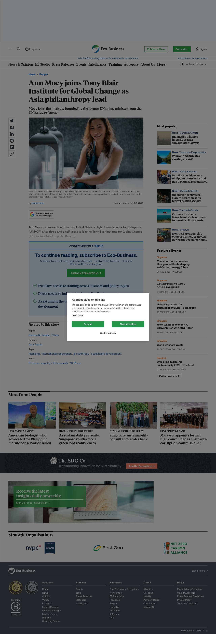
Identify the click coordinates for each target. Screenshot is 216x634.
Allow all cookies (128, 324)
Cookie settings (108, 333)
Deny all (88, 324)
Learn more (77, 315)
